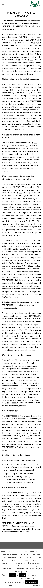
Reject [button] (23, 575)
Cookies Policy (34, 585)
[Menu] (3, 4)
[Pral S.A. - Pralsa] (35, 4)
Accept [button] (13, 575)
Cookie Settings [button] (31, 582)
